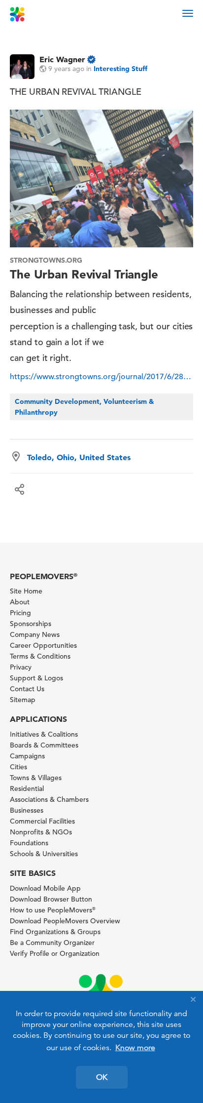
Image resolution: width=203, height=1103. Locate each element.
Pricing (20, 612)
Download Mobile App (45, 888)
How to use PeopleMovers (53, 910)
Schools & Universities (44, 853)
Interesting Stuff (120, 68)
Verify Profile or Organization (55, 953)
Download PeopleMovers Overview (65, 920)
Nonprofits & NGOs (41, 831)
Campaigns (27, 755)
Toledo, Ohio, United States (79, 457)
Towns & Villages (36, 777)
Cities (18, 766)
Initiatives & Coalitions (44, 734)
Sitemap (22, 699)
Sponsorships (30, 623)
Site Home (26, 591)
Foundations (29, 842)
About (20, 601)
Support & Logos (36, 677)
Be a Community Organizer (52, 942)
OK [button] (101, 1077)
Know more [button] (135, 1048)
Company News (35, 634)
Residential (27, 788)
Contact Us (27, 688)
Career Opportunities (43, 645)
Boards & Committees (44, 745)
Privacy (21, 667)
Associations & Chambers (49, 799)
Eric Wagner (62, 59)
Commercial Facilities (42, 821)
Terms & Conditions (40, 656)
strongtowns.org (46, 260)
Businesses (26, 810)
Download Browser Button (51, 899)
